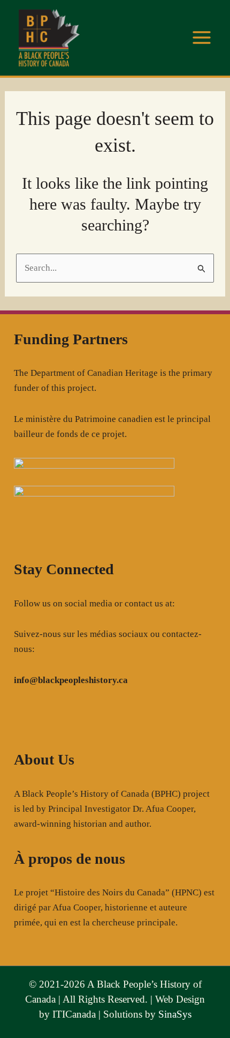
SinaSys (174, 1014)
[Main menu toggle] (202, 38)
